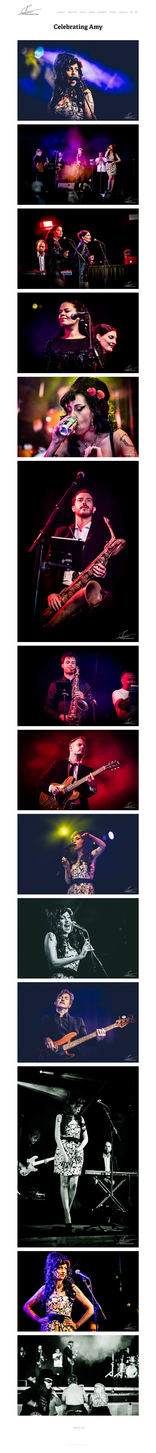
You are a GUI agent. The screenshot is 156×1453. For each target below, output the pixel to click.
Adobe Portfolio (82, 1444)
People (83, 12)
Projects (123, 12)
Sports (113, 12)
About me (72, 12)
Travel (92, 12)
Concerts (102, 12)
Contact (61, 12)
